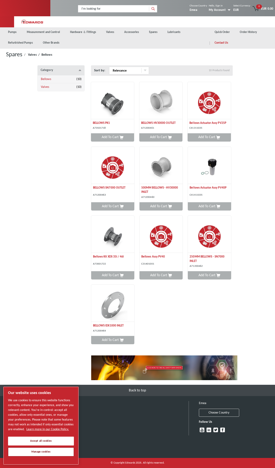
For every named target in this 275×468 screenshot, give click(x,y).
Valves (110, 32)
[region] (41, 426)
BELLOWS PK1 (101, 123)
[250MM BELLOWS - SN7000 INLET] (209, 234)
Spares (153, 32)
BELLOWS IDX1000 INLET (108, 325)
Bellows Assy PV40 (153, 256)
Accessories (131, 32)
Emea (193, 10)
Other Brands (51, 42)
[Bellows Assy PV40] (161, 234)
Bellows (46, 79)
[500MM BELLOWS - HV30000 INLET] (161, 165)
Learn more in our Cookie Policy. (47, 429)
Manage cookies (41, 452)
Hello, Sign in (216, 5)
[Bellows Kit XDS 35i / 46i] (112, 234)
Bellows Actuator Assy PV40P (208, 187)
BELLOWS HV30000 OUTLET (158, 123)
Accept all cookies (41, 441)
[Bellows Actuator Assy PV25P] (209, 100)
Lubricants (173, 32)
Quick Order (222, 32)
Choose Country (198, 5)
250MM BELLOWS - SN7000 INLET (207, 259)
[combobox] (113, 8)
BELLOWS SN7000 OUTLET (109, 187)
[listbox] (241, 10)
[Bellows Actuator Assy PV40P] (209, 165)
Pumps (12, 32)
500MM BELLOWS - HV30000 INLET (159, 190)
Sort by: (99, 70)
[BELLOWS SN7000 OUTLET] (112, 165)
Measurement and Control (43, 32)
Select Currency (241, 5)
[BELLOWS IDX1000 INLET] (112, 303)
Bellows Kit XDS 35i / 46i (108, 256)
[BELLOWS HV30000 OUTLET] (160, 100)
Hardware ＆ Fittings (83, 32)
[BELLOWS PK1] (112, 100)
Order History (248, 32)
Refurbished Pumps (20, 42)
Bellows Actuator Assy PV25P (207, 123)
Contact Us (221, 42)
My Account (217, 10)
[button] (112, 137)
